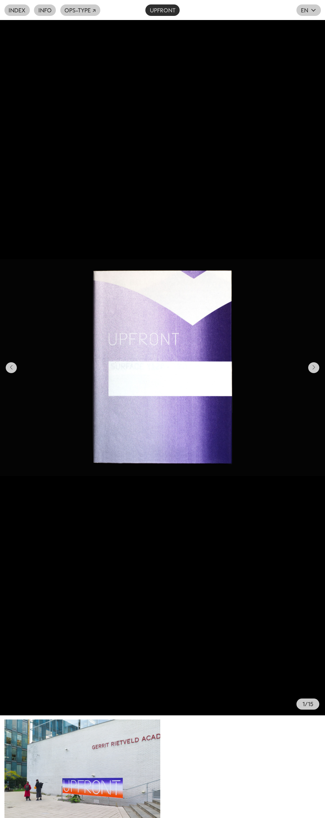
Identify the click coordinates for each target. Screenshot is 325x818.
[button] (81, 367)
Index (17, 10)
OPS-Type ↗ (80, 10)
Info (45, 10)
